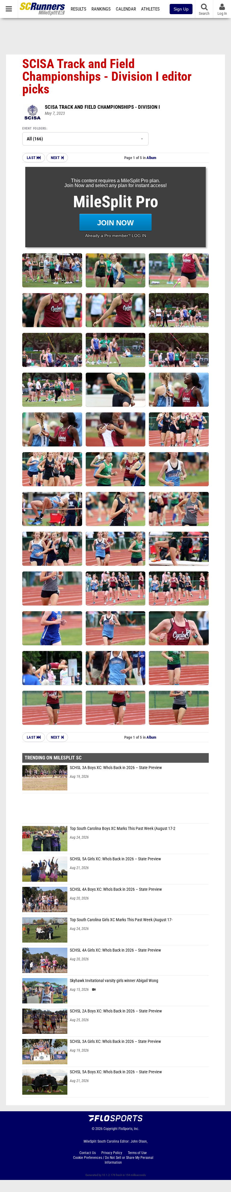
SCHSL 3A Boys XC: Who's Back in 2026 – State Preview (116, 767)
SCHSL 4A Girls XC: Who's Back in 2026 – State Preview (115, 950)
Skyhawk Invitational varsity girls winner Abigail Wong (114, 980)
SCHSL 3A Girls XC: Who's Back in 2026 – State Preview (115, 1041)
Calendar (126, 9)
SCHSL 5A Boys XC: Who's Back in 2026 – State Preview (116, 1072)
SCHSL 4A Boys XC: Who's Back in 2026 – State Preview (116, 889)
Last (32, 157)
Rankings (101, 9)
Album (151, 157)
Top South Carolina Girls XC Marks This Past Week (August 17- (121, 919)
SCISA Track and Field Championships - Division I (102, 107)
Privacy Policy (111, 1153)
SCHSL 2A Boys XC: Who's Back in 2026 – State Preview (116, 1011)
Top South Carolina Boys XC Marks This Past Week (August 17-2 (122, 828)
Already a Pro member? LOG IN (115, 235)
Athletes (150, 9)
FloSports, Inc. (129, 1129)
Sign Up (181, 9)
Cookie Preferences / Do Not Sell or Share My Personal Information (113, 1160)
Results (78, 9)
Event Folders (34, 128)
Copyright (110, 1129)
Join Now (115, 223)
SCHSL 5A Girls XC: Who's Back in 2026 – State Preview (115, 859)
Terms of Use (137, 1153)
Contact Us (87, 1153)
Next (55, 157)
